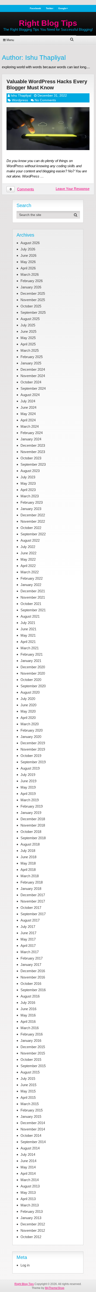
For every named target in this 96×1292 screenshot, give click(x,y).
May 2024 (28, 414)
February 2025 (32, 357)
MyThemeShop (54, 1288)
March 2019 (30, 800)
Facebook (35, 8)
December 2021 (33, 591)
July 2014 (28, 1154)
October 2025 (31, 306)
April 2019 (28, 794)
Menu (10, 40)
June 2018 (28, 857)
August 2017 (30, 920)
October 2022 (31, 528)
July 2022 (28, 547)
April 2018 (28, 870)
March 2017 (30, 952)
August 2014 (30, 1148)
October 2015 (31, 1060)
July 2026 (28, 249)
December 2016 (33, 971)
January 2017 (31, 965)
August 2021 (30, 616)
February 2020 (32, 730)
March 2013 (30, 1205)
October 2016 (31, 984)
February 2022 (32, 578)
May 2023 (28, 483)
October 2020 (31, 680)
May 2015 (28, 1091)
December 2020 (33, 667)
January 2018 (31, 889)
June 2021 (28, 629)
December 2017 (33, 895)
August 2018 (30, 844)
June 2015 (28, 1085)
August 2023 (30, 471)
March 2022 (30, 572)
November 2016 (33, 977)
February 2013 (32, 1211)
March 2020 (30, 724)
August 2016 (30, 996)
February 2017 (32, 958)
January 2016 (31, 1041)
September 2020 (33, 686)
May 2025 (28, 338)
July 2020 (28, 699)
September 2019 (33, 762)
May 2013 (28, 1192)
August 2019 (30, 768)
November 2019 (33, 749)
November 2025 (33, 300)
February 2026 (32, 281)
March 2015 (30, 1104)
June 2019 (28, 781)
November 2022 (33, 521)
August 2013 (30, 1186)
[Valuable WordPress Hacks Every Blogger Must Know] (48, 128)
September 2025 (33, 312)
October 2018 (31, 832)
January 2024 (31, 439)
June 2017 (28, 933)
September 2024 (33, 388)
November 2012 (33, 1230)
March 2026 (30, 274)
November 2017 (33, 901)
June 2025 (28, 331)
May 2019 (28, 787)
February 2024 (32, 433)
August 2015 (30, 1072)
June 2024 (28, 407)
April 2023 (28, 490)
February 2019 (32, 806)
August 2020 (30, 692)
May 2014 (28, 1167)
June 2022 (28, 553)
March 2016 (30, 1028)
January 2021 (31, 661)
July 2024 (28, 401)
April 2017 (28, 946)
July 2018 (28, 851)
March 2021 (30, 648)
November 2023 (33, 452)
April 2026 (28, 268)
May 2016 (28, 1015)
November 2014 (33, 1129)
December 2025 (33, 293)
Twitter (49, 8)
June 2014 (28, 1161)
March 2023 (30, 496)
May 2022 (28, 559)
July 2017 (28, 927)
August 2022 (30, 540)
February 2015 (32, 1110)
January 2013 (31, 1218)
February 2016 (32, 1034)
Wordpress (20, 100)
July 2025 (28, 325)
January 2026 (31, 287)
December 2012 (33, 1224)
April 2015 (28, 1097)
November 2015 (33, 1053)
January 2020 (31, 737)
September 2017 (33, 914)
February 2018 (32, 882)
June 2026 (28, 255)
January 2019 (31, 813)
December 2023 (33, 445)
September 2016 (33, 990)
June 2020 (28, 705)
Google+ (63, 8)
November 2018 (33, 825)
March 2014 (30, 1180)
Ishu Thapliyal (21, 95)
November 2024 (33, 376)
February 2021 (32, 654)
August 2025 (30, 319)
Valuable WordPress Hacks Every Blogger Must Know (47, 84)
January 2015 (31, 1116)
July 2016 (28, 1003)
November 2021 (33, 597)
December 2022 (33, 515)
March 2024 (30, 426)
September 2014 (33, 1142)
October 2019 (31, 756)
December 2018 (33, 819)
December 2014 (33, 1123)
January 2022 (31, 585)
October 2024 (31, 382)
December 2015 (33, 1047)
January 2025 (31, 363)
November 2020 (33, 673)
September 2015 (33, 1066)
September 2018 (33, 838)
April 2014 (28, 1173)
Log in (25, 1265)
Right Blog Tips (48, 23)
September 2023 (33, 464)
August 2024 (30, 395)
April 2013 (28, 1199)
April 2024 (28, 420)
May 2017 (28, 939)
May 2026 (28, 262)
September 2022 (33, 534)
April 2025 (28, 344)
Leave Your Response (72, 189)
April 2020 (28, 718)
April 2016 (28, 1022)
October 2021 (31, 604)
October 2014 (31, 1135)
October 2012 (31, 1237)
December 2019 (33, 743)
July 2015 (28, 1078)
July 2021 (28, 623)
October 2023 (31, 458)
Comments (25, 189)
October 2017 (31, 908)
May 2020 (28, 711)
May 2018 (28, 863)
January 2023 (31, 509)
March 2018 (30, 876)
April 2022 (28, 566)
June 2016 (28, 1009)
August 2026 (30, 243)
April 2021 (28, 642)
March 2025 (30, 350)
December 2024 (33, 369)
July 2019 (28, 775)
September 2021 (33, 610)
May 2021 (28, 635)
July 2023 (28, 477)
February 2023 (32, 502)
